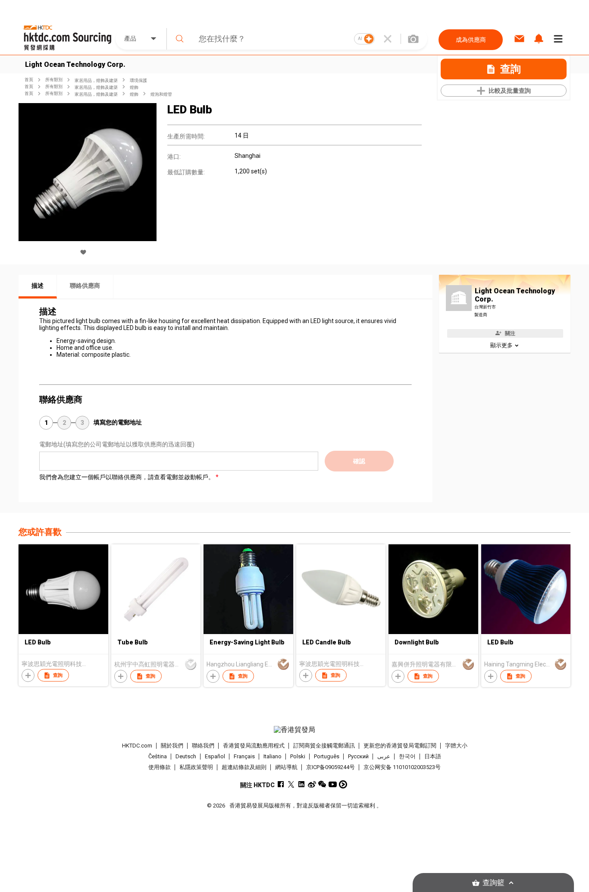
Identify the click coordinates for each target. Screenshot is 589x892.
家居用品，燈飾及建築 (96, 80)
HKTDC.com (137, 745)
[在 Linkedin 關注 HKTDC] (302, 784)
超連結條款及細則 (244, 767)
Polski (297, 756)
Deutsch (185, 756)
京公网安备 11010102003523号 (402, 767)
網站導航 (286, 767)
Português (326, 756)
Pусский (358, 756)
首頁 (29, 79)
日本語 (432, 756)
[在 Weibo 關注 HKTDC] (312, 784)
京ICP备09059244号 (330, 767)
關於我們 (172, 745)
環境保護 (138, 80)
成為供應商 (471, 39)
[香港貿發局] (294, 730)
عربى (383, 756)
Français (244, 756)
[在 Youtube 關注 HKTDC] (333, 784)
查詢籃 (493, 883)
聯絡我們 (203, 745)
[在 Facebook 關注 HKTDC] (281, 784)
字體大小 (456, 745)
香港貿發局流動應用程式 (254, 745)
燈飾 (134, 87)
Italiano (272, 756)
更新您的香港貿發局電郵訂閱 (399, 745)
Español (215, 756)
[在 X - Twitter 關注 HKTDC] (291, 784)
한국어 (407, 756)
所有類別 (54, 79)
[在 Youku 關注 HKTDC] (343, 784)
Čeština (157, 756)
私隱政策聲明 (196, 767)
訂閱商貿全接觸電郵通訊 (324, 745)
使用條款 (159, 767)
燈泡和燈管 (161, 94)
